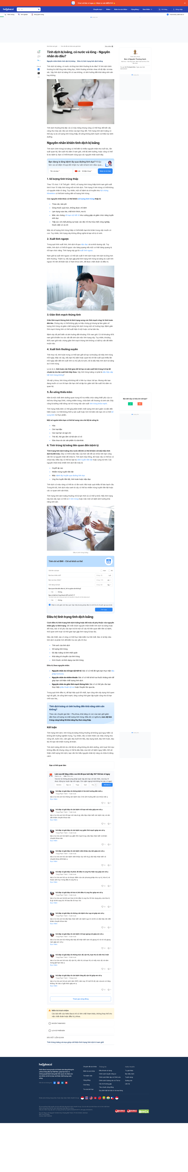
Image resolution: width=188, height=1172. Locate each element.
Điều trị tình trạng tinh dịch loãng (90, 61)
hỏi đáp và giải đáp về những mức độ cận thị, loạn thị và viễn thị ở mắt (82, 955)
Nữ (112, 570)
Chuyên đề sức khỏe (90, 1066)
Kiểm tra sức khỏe (89, 1071)
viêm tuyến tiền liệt (84, 460)
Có (52, 592)
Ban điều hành (129, 1074)
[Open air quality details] (39, 52)
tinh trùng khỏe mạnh (98, 404)
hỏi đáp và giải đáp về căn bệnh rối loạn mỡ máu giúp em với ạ (79, 809)
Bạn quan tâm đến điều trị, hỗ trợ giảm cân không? (65, 588)
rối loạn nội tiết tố (72, 215)
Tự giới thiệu (129, 1070)
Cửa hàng (86, 1085)
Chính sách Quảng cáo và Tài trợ (109, 1080)
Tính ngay (104, 609)
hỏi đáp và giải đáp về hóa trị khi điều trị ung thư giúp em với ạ (79, 892)
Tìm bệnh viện (87, 1076)
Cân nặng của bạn (54, 585)
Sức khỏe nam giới (52, 46)
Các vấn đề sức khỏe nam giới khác (71, 46)
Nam (104, 570)
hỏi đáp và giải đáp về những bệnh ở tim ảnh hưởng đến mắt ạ (79, 791)
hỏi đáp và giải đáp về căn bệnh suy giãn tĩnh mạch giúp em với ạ (80, 830)
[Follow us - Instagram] (58, 1083)
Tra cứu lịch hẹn (88, 1089)
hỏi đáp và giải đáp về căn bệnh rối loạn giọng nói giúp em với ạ (79, 934)
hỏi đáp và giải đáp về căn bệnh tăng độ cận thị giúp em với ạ (79, 975)
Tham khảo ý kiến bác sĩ (176, 14)
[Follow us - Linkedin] (62, 1083)
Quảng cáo (128, 1080)
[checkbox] (50, 605)
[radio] (101, 571)
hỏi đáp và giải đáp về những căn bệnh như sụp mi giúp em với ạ (80, 913)
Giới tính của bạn (54, 570)
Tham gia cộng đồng (81, 999)
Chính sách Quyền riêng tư (107, 1074)
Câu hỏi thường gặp (105, 1084)
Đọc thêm (53, 799)
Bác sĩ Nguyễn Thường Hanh (135, 59)
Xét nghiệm (24, 14)
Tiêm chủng (10, 14)
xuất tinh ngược (86, 250)
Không (60, 592)
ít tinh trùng (73, 499)
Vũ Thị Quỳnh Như (130, 67)
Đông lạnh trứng (39, 14)
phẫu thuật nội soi (67, 687)
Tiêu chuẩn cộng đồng (106, 1087)
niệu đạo (84, 244)
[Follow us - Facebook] (54, 1083)
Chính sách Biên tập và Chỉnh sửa (110, 1077)
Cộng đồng (86, 1080)
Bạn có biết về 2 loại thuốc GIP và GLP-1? (62, 595)
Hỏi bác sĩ (107, 785)
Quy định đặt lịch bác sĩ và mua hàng (111, 1090)
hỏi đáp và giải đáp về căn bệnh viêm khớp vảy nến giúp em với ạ (80, 851)
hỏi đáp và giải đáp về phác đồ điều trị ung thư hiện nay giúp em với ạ (82, 872)
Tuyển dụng (129, 1077)
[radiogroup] (106, 570)
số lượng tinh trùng (86, 199)
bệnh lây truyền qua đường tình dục (70, 475)
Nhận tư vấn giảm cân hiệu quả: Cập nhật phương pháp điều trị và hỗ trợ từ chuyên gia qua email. (82, 605)
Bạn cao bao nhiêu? (55, 580)
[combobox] (109, 580)
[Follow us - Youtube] (66, 1083)
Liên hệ (127, 1084)
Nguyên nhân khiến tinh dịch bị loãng (61, 61)
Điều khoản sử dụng (105, 1070)
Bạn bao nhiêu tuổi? (55, 575)
